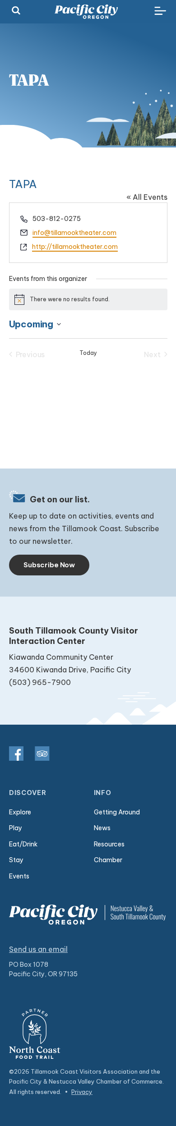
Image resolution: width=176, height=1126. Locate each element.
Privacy (82, 1091)
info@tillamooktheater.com (74, 233)
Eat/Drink (23, 844)
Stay (16, 860)
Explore (20, 812)
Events (19, 876)
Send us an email (38, 949)
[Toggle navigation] (160, 11)
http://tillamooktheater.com (75, 247)
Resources (109, 844)
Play (15, 828)
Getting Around (117, 812)
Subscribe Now (49, 565)
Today (88, 352)
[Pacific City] (86, 12)
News (102, 828)
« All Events (146, 197)
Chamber (108, 860)
